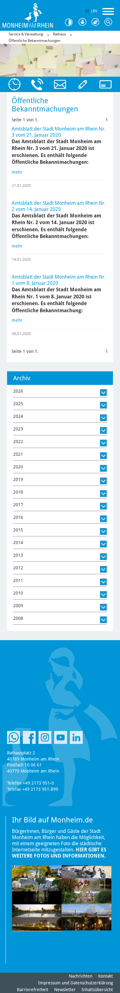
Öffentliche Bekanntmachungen (34, 40)
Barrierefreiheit (32, 989)
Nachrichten (80, 976)
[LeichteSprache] (84, 22)
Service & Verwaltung (26, 34)
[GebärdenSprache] (96, 22)
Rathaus (59, 34)
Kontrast (71, 22)
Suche (109, 22)
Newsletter (65, 989)
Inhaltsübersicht (97, 989)
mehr (17, 172)
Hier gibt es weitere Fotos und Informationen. (59, 853)
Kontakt (105, 976)
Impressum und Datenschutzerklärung (75, 982)
